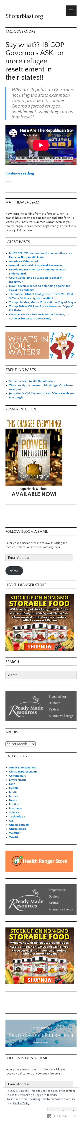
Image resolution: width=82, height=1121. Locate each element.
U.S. (11, 820)
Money (13, 796)
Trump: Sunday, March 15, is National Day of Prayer (42, 302)
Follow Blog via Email (26, 532)
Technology (17, 816)
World (13, 837)
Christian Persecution (23, 771)
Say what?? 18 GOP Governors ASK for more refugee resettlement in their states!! (34, 61)
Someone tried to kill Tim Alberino (31, 381)
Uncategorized (19, 824)
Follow (14, 570)
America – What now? (23, 261)
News (13, 800)
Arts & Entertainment (22, 767)
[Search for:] (41, 675)
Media (13, 792)
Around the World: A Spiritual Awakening (36, 265)
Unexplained (17, 828)
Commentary (17, 775)
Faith (12, 783)
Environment (17, 779)
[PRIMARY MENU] (71, 10)
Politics (14, 804)
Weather (14, 832)
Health (13, 788)
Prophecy (15, 808)
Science (14, 812)
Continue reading (19, 173)
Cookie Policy (21, 1103)
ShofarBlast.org (24, 16)
